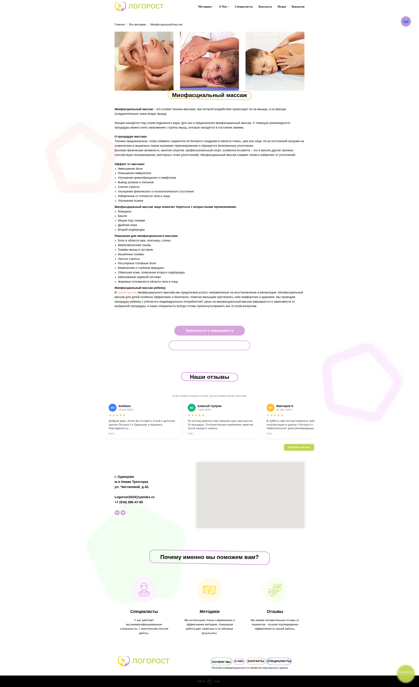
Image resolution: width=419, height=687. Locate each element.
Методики (209, 611)
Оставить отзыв (299, 447)
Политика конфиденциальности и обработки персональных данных (250, 667)
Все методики (137, 24)
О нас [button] (223, 6)
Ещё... (112, 433)
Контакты (265, 6)
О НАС (239, 661)
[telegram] (123, 512)
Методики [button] (204, 6)
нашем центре (127, 292)
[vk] (117, 512)
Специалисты (244, 6)
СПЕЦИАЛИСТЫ (279, 661)
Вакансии (298, 6)
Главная (120, 24)
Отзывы (275, 611)
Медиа (281, 6)
